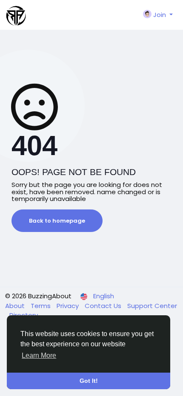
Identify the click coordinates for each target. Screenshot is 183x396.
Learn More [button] (39, 355)
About (15, 305)
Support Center (152, 305)
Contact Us (104, 305)
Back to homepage (57, 221)
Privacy (68, 305)
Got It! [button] (89, 380)
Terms (41, 305)
